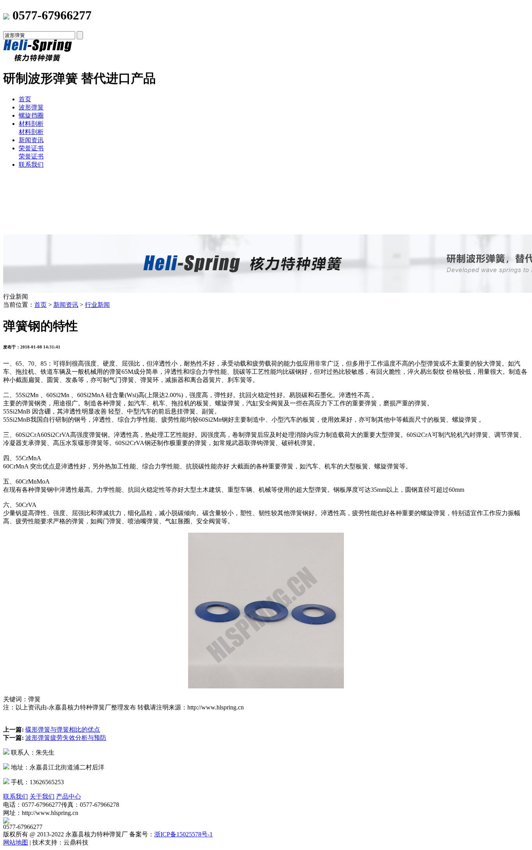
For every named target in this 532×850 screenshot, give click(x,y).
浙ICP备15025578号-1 (183, 834)
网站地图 (15, 842)
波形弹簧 (31, 107)
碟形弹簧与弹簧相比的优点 (62, 729)
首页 (25, 99)
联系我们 (31, 164)
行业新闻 (97, 304)
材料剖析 (31, 123)
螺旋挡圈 (31, 115)
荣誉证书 (31, 148)
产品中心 (68, 796)
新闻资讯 (31, 140)
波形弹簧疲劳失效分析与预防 (65, 737)
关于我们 (42, 796)
